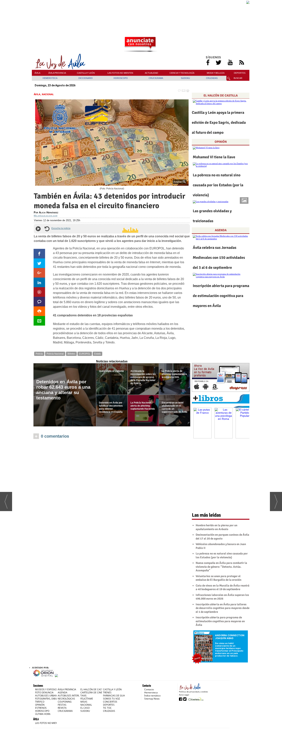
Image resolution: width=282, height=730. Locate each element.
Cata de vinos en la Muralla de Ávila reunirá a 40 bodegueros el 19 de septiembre (222, 587)
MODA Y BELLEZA (215, 73)
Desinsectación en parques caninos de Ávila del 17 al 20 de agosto (222, 536)
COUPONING (65, 701)
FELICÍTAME (86, 698)
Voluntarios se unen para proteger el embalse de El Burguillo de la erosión (218, 578)
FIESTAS (62, 704)
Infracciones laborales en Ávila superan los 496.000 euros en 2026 (222, 596)
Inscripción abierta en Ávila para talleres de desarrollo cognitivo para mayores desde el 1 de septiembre (222, 608)
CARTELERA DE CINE (91, 692)
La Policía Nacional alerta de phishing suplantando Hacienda (142, 405)
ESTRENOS (41, 707)
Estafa (97, 353)
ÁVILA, (38, 94)
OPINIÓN (221, 142)
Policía (39, 353)
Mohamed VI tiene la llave (214, 157)
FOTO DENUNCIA (44, 692)
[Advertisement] (140, 12)
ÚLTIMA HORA (42, 714)
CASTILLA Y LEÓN (86, 73)
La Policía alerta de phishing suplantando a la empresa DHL (174, 374)
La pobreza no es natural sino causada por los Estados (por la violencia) (218, 185)
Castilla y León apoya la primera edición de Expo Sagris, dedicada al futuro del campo (219, 122)
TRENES (107, 692)
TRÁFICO (39, 701)
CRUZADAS (212, 78)
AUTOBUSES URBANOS (47, 695)
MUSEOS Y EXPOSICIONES (49, 689)
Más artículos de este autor (45, 215)
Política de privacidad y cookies (193, 691)
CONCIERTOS (110, 701)
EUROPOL (84, 353)
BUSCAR (238, 78)
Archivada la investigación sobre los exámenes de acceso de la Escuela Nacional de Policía (143, 377)
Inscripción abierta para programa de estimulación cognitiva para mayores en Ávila (221, 295)
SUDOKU (185, 78)
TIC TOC (107, 707)
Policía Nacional (55, 353)
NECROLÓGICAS (66, 698)
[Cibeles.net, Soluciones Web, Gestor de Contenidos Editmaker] (195, 698)
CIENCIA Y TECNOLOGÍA (182, 73)
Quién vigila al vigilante (111, 371)
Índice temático (152, 695)
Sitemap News (152, 698)
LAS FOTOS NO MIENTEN (120, 73)
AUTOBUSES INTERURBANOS (73, 695)
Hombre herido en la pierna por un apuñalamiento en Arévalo (216, 527)
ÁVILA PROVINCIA (57, 73)
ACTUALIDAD (151, 73)
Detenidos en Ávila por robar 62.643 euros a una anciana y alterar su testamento (63, 389)
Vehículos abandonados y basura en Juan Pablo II (221, 546)
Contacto (149, 689)
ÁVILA (37, 73)
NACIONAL (48, 94)
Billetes (71, 353)
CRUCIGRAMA (156, 78)
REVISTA (62, 707)
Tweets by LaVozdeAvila (221, 504)
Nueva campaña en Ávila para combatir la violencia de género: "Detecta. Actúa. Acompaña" (221, 566)
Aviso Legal (184, 694)
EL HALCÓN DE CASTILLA (221, 95)
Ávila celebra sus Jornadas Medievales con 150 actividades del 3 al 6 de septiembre (219, 257)
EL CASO (85, 707)
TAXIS (83, 695)
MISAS (83, 701)
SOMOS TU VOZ (111, 698)
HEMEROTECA (50, 78)
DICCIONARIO (85, 78)
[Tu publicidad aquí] (140, 44)
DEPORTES (239, 73)
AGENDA (221, 230)
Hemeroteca (151, 692)
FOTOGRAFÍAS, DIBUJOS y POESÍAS (53, 698)
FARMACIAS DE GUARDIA (116, 695)
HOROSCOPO (121, 78)
